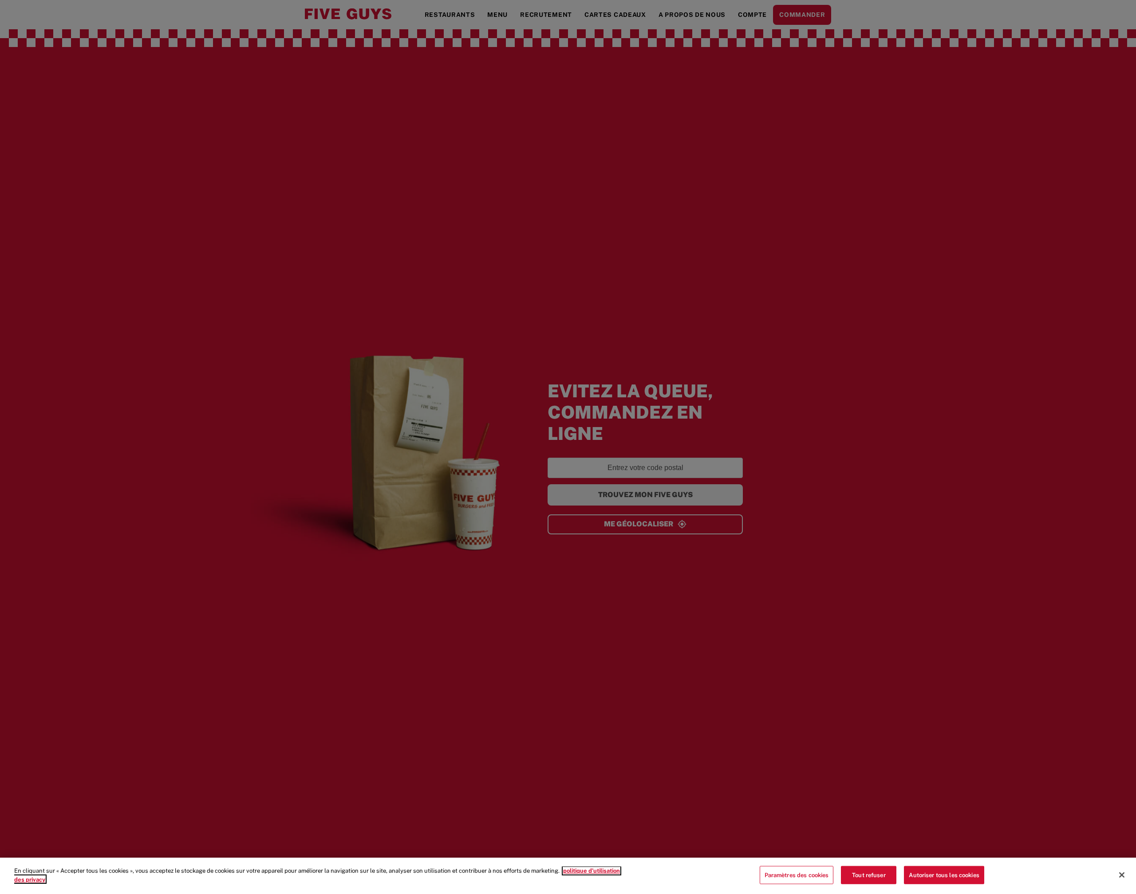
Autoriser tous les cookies (944, 875)
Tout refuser (869, 875)
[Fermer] (1122, 875)
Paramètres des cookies (797, 875)
